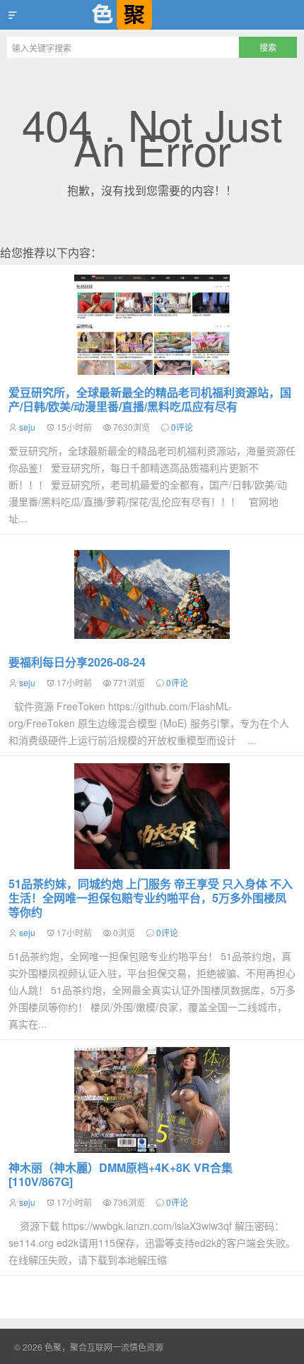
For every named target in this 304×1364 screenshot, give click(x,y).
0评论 (182, 427)
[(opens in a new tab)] (152, 816)
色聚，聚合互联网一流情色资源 (152, 15)
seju (27, 427)
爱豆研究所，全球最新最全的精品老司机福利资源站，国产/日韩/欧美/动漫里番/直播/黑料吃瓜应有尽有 (149, 399)
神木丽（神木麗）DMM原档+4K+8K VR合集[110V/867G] (120, 1174)
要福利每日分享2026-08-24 (77, 662)
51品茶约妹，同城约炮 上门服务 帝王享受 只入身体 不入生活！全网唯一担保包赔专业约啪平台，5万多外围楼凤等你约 (150, 897)
